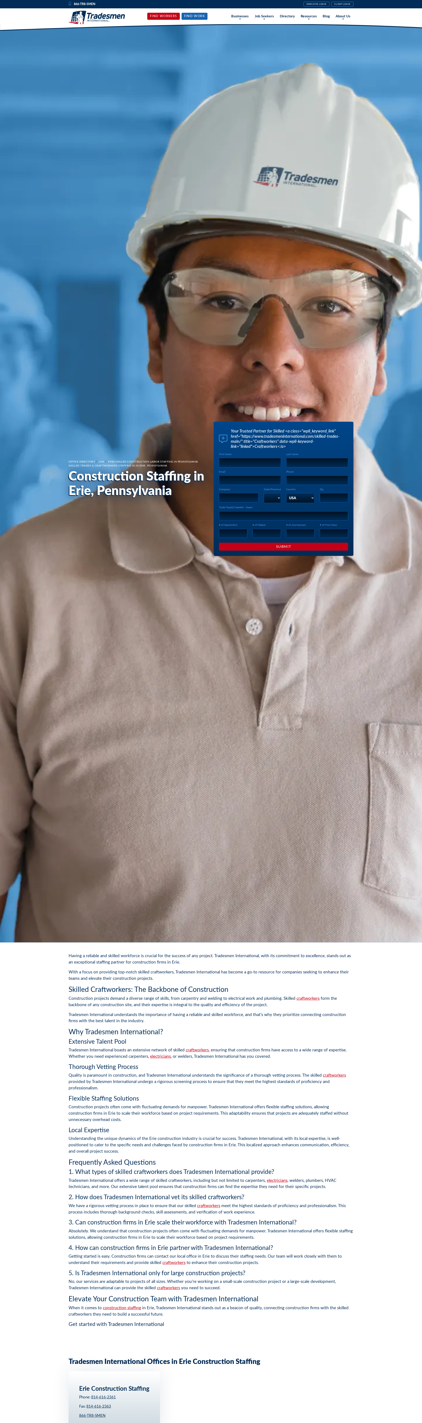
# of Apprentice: (228, 525)
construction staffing (122, 1308)
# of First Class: (328, 525)
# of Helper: (259, 525)
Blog (326, 16)
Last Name (292, 454)
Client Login (342, 4)
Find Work (194, 16)
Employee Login (316, 4)
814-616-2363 (98, 1406)
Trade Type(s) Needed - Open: (236, 507)
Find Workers (163, 16)
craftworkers (308, 998)
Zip (322, 489)
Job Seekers (264, 16)
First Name (225, 454)
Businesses (240, 16)
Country (291, 489)
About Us (343, 16)
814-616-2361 (103, 1397)
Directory (287, 16)
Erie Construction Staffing (114, 1389)
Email (222, 471)
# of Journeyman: (296, 525)
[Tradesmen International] (97, 17)
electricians (160, 1056)
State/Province (272, 489)
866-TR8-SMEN (92, 1416)
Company (224, 489)
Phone (290, 471)
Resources (309, 16)
